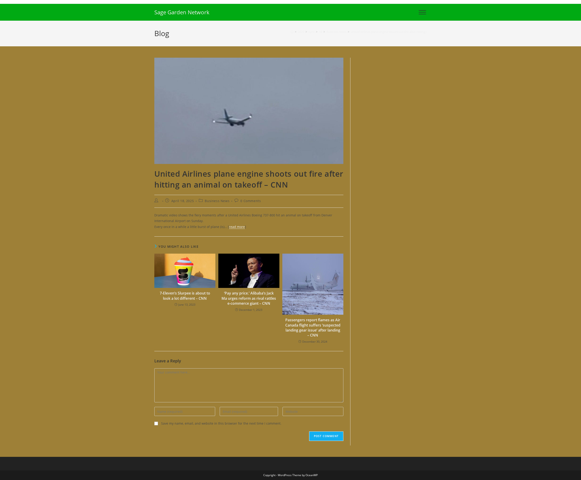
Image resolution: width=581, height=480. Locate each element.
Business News (217, 201)
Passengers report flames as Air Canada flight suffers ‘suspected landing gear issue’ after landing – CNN (312, 327)
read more (237, 227)
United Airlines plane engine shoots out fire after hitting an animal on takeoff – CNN (407, 32)
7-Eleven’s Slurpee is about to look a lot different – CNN (185, 296)
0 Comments (250, 201)
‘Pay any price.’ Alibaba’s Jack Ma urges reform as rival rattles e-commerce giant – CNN (249, 298)
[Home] (291, 32)
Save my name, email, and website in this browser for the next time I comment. (221, 423)
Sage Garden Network (181, 12)
